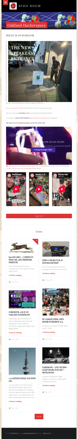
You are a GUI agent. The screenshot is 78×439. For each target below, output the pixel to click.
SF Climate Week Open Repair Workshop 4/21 (53, 320)
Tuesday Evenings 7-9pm (43, 150)
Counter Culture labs (13, 168)
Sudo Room (15, 433)
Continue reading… (15, 275)
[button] (37, 95)
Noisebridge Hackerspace (32, 168)
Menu (5, 2)
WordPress (33, 433)
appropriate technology (38, 118)
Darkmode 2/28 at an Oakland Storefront (19, 313)
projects (21, 123)
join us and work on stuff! (14, 108)
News (39, 231)
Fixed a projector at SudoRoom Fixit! (52, 261)
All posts (39, 416)
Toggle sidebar (39, 216)
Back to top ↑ (47, 433)
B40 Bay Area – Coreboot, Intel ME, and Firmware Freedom (31, 58)
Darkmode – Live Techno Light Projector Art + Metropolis (54, 370)
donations (48, 113)
